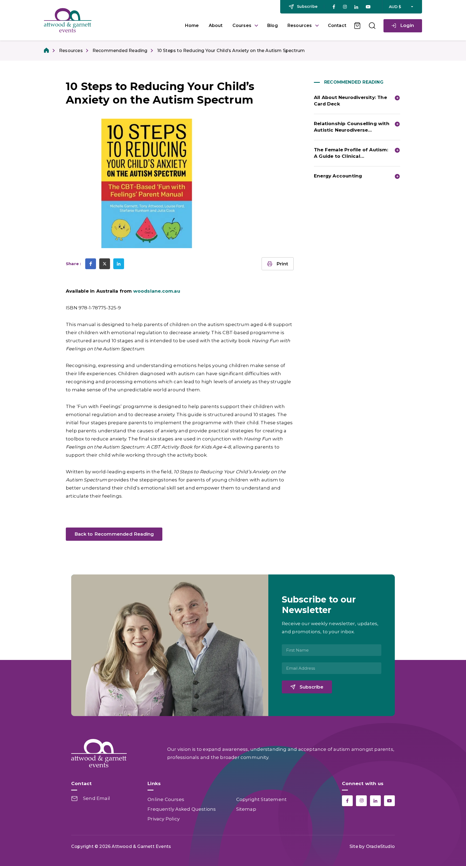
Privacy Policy (164, 818)
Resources (299, 25)
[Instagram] (345, 7)
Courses (241, 25)
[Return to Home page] (110, 20)
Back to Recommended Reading (114, 534)
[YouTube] (368, 6)
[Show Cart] (357, 25)
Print (282, 263)
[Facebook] (334, 7)
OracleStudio (380, 846)
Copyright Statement (261, 799)
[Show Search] (372, 25)
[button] (90, 263)
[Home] (46, 50)
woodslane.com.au (156, 291)
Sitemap (246, 809)
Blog (272, 25)
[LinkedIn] (356, 7)
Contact (337, 25)
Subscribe (311, 687)
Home (192, 25)
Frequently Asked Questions (182, 809)
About (216, 25)
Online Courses (166, 799)
